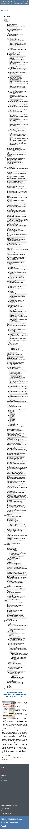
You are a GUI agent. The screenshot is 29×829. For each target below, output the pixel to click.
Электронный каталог (12, 38)
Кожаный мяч (13, 419)
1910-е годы (12, 410)
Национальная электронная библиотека (16, 588)
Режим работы (10, 25)
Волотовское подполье (15, 673)
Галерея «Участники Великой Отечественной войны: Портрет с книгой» (17, 629)
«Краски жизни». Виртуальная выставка (16, 261)
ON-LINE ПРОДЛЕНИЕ (11, 28)
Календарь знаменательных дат (14, 147)
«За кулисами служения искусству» (15, 439)
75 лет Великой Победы (15, 637)
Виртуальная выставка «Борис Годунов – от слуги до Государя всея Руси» (17, 193)
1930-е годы (12, 412)
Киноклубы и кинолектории (16, 301)
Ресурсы (6, 36)
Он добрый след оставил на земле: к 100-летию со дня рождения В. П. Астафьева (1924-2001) (18, 70)
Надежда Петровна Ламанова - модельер (16, 495)
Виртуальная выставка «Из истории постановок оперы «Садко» (15, 304)
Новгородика (7, 515)
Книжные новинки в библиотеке (14, 29)
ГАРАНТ (11, 595)
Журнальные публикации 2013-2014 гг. (19, 329)
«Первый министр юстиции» (13, 264)
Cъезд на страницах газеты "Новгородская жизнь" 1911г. (16, 346)
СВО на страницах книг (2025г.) (17, 59)
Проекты (6, 571)
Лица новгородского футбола (16, 426)
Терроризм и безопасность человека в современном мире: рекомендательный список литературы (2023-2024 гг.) (19, 118)
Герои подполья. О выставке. (16, 672)
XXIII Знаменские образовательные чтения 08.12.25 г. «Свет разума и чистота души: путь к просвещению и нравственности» (18, 142)
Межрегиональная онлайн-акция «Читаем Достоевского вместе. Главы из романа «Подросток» (17, 579)
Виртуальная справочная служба (14, 159)
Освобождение (10, 209)
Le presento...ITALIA (11, 353)
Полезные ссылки (11, 609)
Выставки (6, 21)
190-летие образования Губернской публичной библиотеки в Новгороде (18, 553)
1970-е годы (12, 417)
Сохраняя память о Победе (13, 429)
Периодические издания (18, 677)
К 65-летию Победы (11, 624)
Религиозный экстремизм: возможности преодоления (16, 75)
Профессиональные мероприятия (15, 610)
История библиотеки (11, 549)
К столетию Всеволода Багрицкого (15, 406)
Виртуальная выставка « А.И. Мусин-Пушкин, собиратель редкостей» (17, 204)
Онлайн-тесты (10, 31)
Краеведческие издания (12, 520)
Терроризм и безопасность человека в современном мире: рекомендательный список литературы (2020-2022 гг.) (19, 108)
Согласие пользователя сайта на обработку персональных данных (17, 569)
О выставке (12, 267)
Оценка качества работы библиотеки (15, 567)
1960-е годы (12, 416)
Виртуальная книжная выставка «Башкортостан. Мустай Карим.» (14, 459)
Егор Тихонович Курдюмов (16, 373)
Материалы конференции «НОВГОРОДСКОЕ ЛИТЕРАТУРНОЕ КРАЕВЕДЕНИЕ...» (18, 524)
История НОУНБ (13, 550)
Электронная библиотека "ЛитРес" (15, 150)
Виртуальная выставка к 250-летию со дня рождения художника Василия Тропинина (17, 468)
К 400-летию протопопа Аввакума (15, 582)
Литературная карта (11, 145)
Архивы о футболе (14, 424)
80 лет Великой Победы (15, 663)
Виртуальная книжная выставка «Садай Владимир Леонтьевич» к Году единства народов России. (16, 465)
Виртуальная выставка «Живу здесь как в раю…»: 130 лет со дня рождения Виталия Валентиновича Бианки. (16, 211)
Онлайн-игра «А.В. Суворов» (13, 543)
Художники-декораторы (15, 321)
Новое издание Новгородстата (17, 643)
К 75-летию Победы (11, 635)
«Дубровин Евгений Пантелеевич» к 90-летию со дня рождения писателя (16, 508)
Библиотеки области (11, 611)
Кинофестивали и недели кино (17, 300)
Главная (3, 767)
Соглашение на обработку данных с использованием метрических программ (16, 565)
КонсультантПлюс (14, 593)
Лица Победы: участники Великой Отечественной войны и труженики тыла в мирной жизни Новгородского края (18, 648)
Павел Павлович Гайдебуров (16, 380)
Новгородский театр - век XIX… (17, 369)
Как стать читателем (6, 810)
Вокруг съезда (15, 349)
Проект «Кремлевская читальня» (14, 581)
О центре (9, 534)
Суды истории (10, 669)
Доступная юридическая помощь (14, 34)
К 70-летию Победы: (11, 631)
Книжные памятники (11, 53)
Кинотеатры (12, 297)
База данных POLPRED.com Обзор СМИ (16, 149)
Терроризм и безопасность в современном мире (16, 99)
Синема (11, 291)
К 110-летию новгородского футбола (18, 409)
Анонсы (6, 20)
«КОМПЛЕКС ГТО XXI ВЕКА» (16, 328)
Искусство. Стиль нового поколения (15, 354)
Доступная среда (8, 621)
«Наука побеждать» (11, 405)
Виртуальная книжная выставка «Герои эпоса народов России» (16, 351)
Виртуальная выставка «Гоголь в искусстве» (17, 191)
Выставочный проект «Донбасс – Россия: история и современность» (16, 217)
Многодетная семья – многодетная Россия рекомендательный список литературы (18, 128)
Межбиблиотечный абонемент (14, 160)
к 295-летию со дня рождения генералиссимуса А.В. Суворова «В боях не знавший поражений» (17, 437)
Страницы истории (14, 368)
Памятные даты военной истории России (13, 688)
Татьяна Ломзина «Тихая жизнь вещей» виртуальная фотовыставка (16, 240)
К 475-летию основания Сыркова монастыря (17, 219)
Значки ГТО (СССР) (14, 334)
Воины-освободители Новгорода (20, 653)
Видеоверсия (13, 287)
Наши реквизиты (10, 561)
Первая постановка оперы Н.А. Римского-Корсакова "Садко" (17, 315)
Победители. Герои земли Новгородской (15, 645)
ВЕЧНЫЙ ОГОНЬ (13, 652)
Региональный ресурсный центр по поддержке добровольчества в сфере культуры (16, 684)
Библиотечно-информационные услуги (16, 158)
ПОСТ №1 (14, 661)
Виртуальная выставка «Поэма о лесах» (16, 202)
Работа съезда (15, 348)
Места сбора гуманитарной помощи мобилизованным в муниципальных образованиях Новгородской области (15, 615)
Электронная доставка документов (15, 162)
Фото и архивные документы (16, 286)
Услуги (5, 157)
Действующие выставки (12, 30)
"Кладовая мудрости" (15, 554)
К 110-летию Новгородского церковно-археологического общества (16, 237)
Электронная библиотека (13, 39)
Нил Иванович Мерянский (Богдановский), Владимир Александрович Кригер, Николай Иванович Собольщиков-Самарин (17, 376)
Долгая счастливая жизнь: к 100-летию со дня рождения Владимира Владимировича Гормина (17, 234)
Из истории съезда (14, 343)
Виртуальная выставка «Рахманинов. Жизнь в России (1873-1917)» (17, 215)
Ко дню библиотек (14, 93)
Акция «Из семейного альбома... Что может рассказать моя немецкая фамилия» (17, 573)
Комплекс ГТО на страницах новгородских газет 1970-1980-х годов (19, 332)
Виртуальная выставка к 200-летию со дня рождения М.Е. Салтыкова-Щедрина (17, 441)
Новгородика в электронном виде (17, 52)
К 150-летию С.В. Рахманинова (14, 428)
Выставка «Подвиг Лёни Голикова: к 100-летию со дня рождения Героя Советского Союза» (16, 475)
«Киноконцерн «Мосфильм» (13, 599)
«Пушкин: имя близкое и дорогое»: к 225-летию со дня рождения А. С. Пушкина (18, 66)
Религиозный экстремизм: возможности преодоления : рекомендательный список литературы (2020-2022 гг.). (19, 113)
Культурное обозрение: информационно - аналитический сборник (17, 47)
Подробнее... (4, 825)
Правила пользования (12, 35)
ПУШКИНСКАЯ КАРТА (12, 166)
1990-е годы (12, 421)
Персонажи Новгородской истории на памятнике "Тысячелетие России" (15, 363)
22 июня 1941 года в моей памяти (14, 586)
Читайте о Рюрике (11, 361)
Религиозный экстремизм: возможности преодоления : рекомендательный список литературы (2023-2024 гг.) (19, 123)
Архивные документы (15, 558)
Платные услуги (10, 163)
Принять (3, 826)
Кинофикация (13, 290)
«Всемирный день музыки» (13, 434)
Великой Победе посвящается (11, 623)
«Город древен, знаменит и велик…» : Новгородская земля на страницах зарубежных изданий (15, 357)
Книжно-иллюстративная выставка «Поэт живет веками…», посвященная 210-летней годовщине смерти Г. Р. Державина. (17, 451)
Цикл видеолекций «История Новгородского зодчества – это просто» (17, 541)
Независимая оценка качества (14, 563)
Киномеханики (13, 299)
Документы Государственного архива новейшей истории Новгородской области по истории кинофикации (18, 295)
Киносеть (12, 292)
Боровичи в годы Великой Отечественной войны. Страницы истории (17, 641)
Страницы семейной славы (16, 664)
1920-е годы (12, 411)
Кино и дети (12, 302)
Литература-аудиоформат (13, 528)
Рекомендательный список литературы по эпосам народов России (19, 92)
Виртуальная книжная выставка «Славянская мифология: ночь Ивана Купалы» (15, 503)
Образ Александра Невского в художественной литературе (17, 275)
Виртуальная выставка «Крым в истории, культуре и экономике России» (16, 207)
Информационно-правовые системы (15, 164)
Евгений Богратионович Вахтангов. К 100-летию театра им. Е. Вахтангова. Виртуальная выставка (17, 403)
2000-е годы (12, 423)
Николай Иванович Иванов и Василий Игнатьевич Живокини (18, 372)
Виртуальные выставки (9, 167)
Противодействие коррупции (11, 620)
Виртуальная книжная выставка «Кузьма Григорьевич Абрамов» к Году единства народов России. (16, 485)
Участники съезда (14, 344)
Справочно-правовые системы (14, 148)
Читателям (6, 23)
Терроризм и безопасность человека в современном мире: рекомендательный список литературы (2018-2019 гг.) (19, 103)
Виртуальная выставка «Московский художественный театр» (15, 231)
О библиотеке (7, 544)
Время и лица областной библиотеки (18, 285)
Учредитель (4, 780)
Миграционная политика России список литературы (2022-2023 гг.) (17, 87)
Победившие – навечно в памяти (17, 666)
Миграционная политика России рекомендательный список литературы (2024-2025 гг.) (19, 62)
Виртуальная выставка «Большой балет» (16, 359)
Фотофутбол (12, 425)
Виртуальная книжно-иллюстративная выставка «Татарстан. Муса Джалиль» (16, 456)
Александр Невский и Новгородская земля (17, 266)
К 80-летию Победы (11, 662)
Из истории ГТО (13, 330)
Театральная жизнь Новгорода (14, 367)
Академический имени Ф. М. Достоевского (16, 399)
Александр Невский (14, 268)
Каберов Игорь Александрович (19, 657)
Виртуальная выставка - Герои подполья (16, 671)
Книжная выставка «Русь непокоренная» (16, 477)
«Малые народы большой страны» (15, 472)
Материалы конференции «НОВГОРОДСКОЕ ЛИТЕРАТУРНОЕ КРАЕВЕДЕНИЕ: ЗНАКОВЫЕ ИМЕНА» (18, 43)
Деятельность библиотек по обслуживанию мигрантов (16, 78)
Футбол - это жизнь (11, 407)
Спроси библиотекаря (12, 24)
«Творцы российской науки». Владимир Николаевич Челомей (16, 482)
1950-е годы (12, 415)
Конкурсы (9, 607)
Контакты (9, 545)
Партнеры (6, 587)
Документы (9, 562)
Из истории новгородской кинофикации (16, 288)
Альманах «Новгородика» (16, 521)
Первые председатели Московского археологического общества (15, 431)
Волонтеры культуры (9, 680)
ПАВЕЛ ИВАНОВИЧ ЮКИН (15, 79)
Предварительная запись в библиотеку (16, 26)
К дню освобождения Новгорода (17, 638)
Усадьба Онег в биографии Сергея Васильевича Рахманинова (15, 365)
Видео (5, 600)
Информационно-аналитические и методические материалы (15, 606)
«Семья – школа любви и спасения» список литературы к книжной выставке (18, 57)
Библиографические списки (13, 54)
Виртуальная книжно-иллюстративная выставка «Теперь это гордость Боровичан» (17, 179)
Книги (13, 676)
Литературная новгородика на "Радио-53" (16, 526)
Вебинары (9, 612)
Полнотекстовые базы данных (17, 40)
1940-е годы (12, 414)
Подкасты (9, 33)
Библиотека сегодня (11, 559)
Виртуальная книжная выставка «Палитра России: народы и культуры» (16, 454)
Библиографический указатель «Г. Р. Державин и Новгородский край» (15, 530)
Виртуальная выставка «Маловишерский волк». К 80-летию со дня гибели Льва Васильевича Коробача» (16, 258)
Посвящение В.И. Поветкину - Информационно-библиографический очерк (18, 96)
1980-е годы (12, 420)
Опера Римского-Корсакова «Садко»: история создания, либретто (18, 312)
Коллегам (6, 601)
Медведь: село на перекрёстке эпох (15, 433)
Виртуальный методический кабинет (15, 602)
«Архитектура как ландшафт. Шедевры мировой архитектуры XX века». (16, 470)
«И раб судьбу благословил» (13, 443)
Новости (6, 19)
